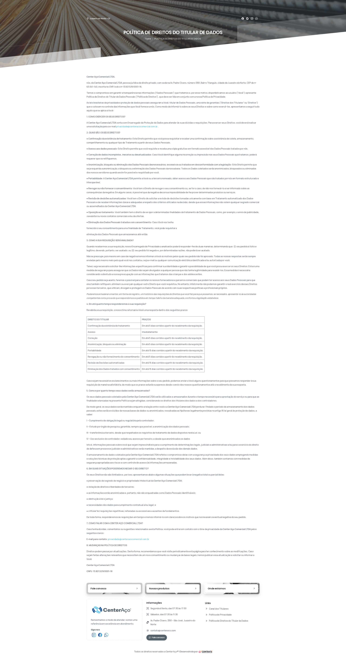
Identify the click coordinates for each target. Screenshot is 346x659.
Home (148, 38)
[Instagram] (252, 18)
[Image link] (205, 652)
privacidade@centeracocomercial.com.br (136, 126)
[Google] (247, 18)
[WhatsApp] (256, 18)
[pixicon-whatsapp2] (106, 634)
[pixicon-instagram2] (94, 634)
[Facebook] (242, 18)
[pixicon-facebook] (100, 634)
